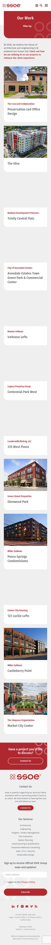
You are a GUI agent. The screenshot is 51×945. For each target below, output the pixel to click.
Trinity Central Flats (21, 218)
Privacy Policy (28, 882)
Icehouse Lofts (17, 337)
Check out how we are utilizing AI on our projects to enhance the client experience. (24, 54)
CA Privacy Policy (34, 917)
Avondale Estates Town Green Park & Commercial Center (25, 277)
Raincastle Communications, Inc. (25, 939)
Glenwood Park (18, 502)
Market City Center (20, 726)
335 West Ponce (18, 447)
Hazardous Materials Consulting (25, 847)
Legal (11, 917)
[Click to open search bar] (41, 5)
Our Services (25, 819)
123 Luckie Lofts (18, 616)
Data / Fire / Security (25, 851)
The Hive (14, 163)
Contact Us (25, 808)
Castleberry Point (20, 671)
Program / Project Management (25, 833)
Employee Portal (25, 927)
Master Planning (25, 840)
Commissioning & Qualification (25, 844)
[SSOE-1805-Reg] (12, 5)
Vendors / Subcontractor (25, 929)
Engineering (25, 829)
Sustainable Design (25, 855)
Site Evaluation (25, 836)
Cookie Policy (25, 920)
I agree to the (21, 882)
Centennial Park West (22, 392)
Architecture (25, 825)
